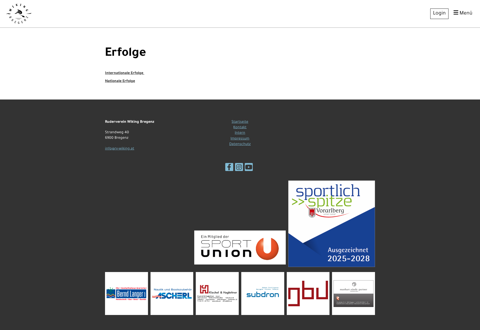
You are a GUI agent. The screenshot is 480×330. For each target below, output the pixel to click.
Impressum (239, 139)
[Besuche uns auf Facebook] (229, 170)
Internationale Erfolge (124, 74)
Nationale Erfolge (120, 82)
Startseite (240, 122)
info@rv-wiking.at (119, 149)
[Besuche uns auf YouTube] (249, 170)
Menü (465, 13)
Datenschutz (240, 144)
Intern (240, 133)
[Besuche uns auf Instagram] (239, 170)
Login (439, 13)
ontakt (240, 128)
